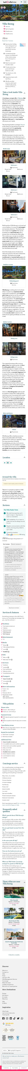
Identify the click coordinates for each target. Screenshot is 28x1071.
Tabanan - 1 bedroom (14, 944)
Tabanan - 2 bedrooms (14, 901)
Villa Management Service (9, 979)
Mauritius (5, 999)
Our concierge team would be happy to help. (14, 804)
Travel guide (5, 1015)
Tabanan (7, 26)
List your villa (6, 977)
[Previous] (12, 18)
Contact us (5, 972)
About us (4, 970)
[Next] (15, 18)
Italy (3, 1001)
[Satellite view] (4, 462)
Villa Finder (5, 1011)
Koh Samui (5, 995)
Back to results (14, 955)
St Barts (4, 1003)
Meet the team (6, 983)
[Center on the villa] (11, 462)
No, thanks (15, 1068)
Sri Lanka (4, 997)
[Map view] (7, 462)
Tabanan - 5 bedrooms (14, 922)
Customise (6, 1068)
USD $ (4, 1050)
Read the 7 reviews (7, 41)
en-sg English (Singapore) (15, 1050)
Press (3, 976)
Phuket (4, 993)
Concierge (5, 981)
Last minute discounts (8, 1013)
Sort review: (6, 544)
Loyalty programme (7, 984)
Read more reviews (14, 608)
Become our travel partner (9, 986)
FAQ (3, 974)
